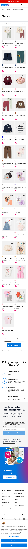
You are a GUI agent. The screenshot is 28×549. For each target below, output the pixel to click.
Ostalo (8, 9)
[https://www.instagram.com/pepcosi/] (20, 519)
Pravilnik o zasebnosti (9, 443)
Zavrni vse (14, 540)
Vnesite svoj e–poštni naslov (9, 426)
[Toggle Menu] (25, 5)
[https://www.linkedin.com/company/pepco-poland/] (24, 519)
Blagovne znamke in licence (17, 9)
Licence (3, 11)
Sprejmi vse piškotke (14, 545)
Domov (3, 9)
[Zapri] (26, 521)
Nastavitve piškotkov (14, 536)
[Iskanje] (21, 5)
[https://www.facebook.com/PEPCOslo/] (15, 519)
